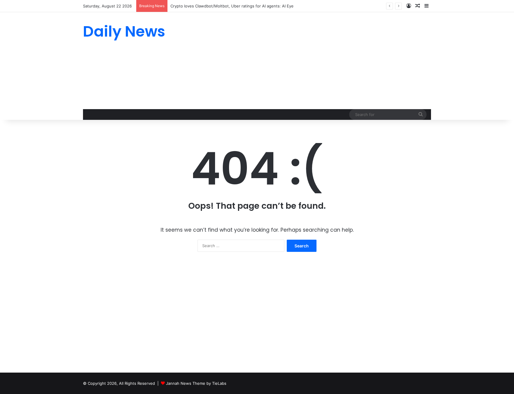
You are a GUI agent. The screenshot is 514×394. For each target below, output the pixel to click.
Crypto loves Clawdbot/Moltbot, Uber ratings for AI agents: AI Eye (232, 6)
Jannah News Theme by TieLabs (196, 383)
